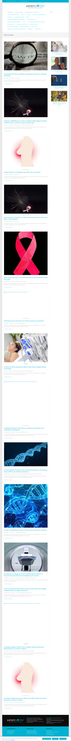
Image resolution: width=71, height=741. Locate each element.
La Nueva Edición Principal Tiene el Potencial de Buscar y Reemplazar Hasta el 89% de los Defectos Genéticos (25, 471)
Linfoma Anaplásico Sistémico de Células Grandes (16, 19)
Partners (23, 21)
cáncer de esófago (20, 432)
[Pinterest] (62, 1)
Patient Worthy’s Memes (34, 24)
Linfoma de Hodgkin (24, 592)
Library (27, 17)
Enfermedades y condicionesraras (52, 732)
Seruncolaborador (10, 733)
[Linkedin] (60, 1)
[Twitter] (64, 1)
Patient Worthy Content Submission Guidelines (36, 21)
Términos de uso (49, 733)
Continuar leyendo (8, 130)
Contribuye (29, 14)
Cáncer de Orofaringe (19, 12)
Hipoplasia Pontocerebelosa (19, 17)
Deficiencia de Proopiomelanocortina (39, 14)
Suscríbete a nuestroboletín (31, 730)
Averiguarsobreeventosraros (32, 732)
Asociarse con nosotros (11, 730)
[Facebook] (57, 1)
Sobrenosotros (30, 28)
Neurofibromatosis (23, 532)
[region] (35, 738)
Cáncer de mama (25, 124)
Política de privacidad (50, 734)
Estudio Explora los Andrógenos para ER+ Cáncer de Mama (22, 172)
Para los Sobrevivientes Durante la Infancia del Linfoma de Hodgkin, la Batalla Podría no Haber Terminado (25, 589)
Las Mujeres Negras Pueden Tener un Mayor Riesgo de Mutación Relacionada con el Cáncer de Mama (24, 648)
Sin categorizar (24, 281)
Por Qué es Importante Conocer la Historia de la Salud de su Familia (25, 530)
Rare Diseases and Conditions (12, 26)
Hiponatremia (9, 17)
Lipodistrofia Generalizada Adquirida (13, 21)
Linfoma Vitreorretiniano (31, 19)
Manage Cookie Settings (47, 738)
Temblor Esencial (38, 28)
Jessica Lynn (6, 124)
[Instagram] (58, 1)
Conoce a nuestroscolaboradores (13, 14)
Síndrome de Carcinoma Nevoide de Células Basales (16, 28)
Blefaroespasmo (10, 12)
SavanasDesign (25, 643)
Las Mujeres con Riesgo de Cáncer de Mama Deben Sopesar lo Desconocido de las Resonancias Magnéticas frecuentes (23, 574)
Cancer (16, 323)
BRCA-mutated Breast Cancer (18, 124)
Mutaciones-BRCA (30, 124)
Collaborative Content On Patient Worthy (32, 12)
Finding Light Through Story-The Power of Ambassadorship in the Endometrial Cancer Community (59, 103)
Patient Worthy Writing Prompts (22, 24)
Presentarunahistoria (10, 732)
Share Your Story (34, 26)
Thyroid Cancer (29, 592)
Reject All (55, 738)
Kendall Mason (6, 323)
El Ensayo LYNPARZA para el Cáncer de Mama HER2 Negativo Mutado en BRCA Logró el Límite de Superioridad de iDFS (25, 121)
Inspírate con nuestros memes (32, 733)
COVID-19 (23, 323)
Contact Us (23, 14)
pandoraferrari (26, 363)
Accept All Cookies (63, 738)
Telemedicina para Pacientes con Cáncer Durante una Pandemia (24, 321)
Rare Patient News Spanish (24, 26)
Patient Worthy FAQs (11, 24)
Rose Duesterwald (6, 281)
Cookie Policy (12, 739)
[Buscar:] (54, 12)
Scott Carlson (6, 702)
